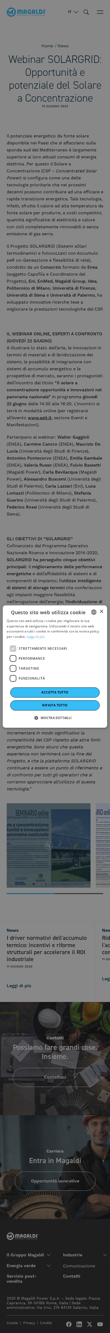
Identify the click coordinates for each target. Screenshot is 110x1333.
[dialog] (55, 666)
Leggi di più (36, 636)
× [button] (101, 612)
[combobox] (94, 612)
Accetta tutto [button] (54, 692)
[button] (55, 718)
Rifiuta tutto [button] (55, 705)
